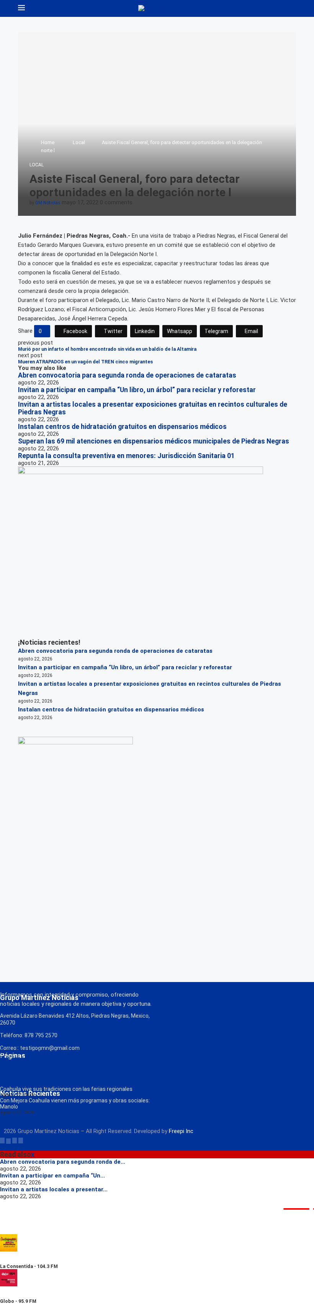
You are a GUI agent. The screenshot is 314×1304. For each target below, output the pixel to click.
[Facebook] (2, 1140)
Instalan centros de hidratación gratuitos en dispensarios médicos (122, 426)
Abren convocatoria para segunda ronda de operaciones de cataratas (127, 375)
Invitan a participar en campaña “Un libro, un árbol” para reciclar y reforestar (137, 390)
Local (79, 142)
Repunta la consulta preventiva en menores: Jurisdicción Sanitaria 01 (126, 456)
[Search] (292, 8)
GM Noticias (48, 202)
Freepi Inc (181, 1131)
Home (47, 142)
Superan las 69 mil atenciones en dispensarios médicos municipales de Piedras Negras (153, 441)
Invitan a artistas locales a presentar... (54, 1189)
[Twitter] (8, 1140)
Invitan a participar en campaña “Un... (52, 1175)
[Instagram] (14, 1140)
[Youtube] (20, 1140)
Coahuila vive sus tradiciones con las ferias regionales (66, 1089)
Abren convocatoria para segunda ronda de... (62, 1161)
